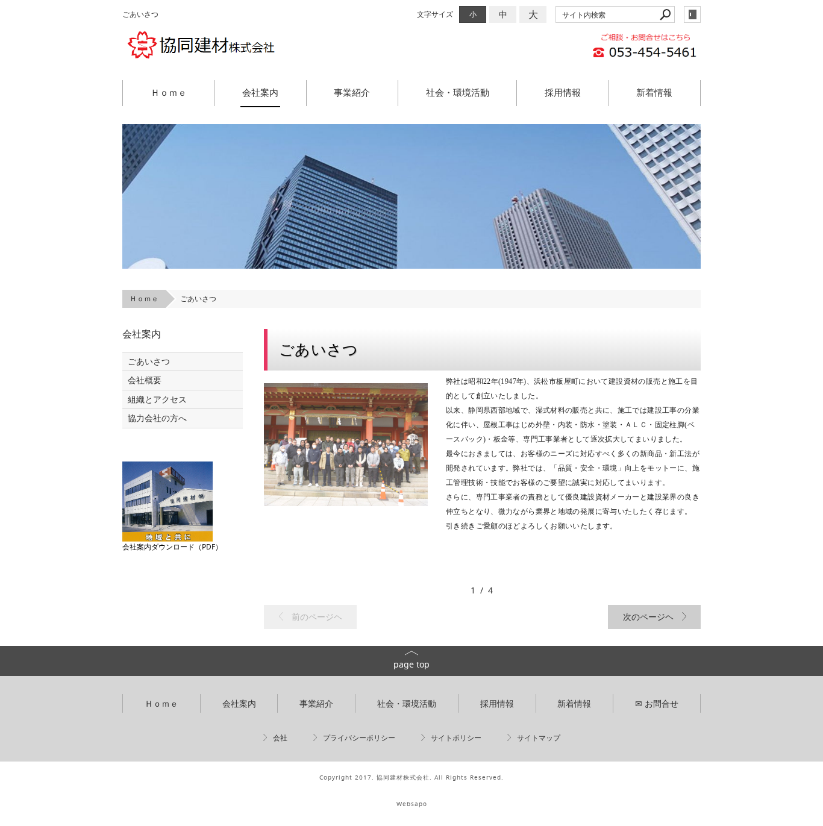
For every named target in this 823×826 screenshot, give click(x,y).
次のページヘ (648, 616)
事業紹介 (352, 92)
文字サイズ (435, 14)
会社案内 (260, 92)
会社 (280, 738)
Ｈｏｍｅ (169, 92)
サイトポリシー (456, 738)
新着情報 (654, 92)
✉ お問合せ (656, 703)
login (692, 14)
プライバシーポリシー (359, 738)
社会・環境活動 (457, 92)
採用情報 (563, 92)
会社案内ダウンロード (158, 547)
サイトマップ (538, 738)
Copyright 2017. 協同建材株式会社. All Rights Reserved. (411, 777)
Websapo (411, 804)
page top (411, 664)
